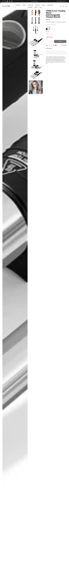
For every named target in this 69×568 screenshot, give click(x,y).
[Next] (47, 1)
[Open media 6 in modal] (36, 64)
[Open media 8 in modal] (36, 87)
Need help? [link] (65, 45)
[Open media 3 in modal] (36, 29)
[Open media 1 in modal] (15, 288)
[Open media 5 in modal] (36, 54)
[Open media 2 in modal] (36, 17)
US (47, 33)
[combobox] (62, 1)
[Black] (47, 29)
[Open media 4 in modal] (36, 42)
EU (51, 33)
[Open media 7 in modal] (36, 74)
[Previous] (22, 1)
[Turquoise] (49, 29)
